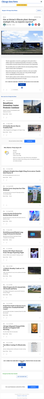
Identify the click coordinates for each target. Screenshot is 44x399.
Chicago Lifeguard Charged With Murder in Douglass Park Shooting (14, 327)
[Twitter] (33, 24)
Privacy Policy (24, 398)
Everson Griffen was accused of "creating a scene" (13, 255)
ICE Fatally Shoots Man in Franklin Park (11, 126)
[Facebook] (29, 24)
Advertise (29, 141)
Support (39, 10)
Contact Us (19, 395)
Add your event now (22, 376)
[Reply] (7, 89)
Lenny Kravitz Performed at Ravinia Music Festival (12, 214)
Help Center (24, 395)
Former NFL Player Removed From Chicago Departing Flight (13, 251)
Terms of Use (19, 398)
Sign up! (22, 84)
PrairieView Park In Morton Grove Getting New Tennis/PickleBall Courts (14, 307)
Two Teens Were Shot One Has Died (10, 331)
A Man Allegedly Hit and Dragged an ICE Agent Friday (14, 130)
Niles (4, 100)
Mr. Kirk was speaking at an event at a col (11, 175)
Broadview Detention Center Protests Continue (11, 105)
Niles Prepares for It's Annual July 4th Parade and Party (14, 288)
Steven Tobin (9, 24)
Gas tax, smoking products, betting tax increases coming (14, 349)
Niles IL (4, 17)
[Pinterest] (36, 24)
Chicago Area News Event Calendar (10, 373)
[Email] (39, 24)
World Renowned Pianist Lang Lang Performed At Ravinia (13, 233)
